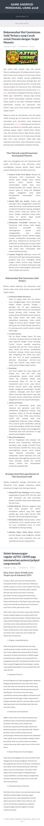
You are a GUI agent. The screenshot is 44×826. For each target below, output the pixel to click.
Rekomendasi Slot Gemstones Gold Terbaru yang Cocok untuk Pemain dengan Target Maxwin (22, 37)
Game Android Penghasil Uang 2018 (22, 6)
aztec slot (17, 124)
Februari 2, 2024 (10, 568)
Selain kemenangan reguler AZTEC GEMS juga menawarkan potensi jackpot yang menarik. (22, 558)
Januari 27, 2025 (10, 46)
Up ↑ (23, 821)
